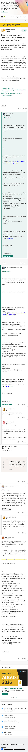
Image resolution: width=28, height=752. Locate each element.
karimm (7, 422)
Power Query (5, 20)
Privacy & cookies (13, 744)
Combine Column (8, 715)
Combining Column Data (10, 721)
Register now (4, 12)
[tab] (13, 697)
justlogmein (8, 29)
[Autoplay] (11, 697)
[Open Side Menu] (2, 17)
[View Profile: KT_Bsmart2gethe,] (4, 114)
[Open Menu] (26, 21)
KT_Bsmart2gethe (10, 113)
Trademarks (3, 747)
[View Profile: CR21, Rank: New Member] (3, 537)
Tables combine (8, 732)
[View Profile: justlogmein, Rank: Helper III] (3, 30)
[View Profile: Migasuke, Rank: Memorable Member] (3, 486)
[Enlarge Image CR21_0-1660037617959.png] (14, 559)
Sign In (24, 16)
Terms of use (21, 744)
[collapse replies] (14, 266)
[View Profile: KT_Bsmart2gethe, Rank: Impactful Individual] (3, 267)
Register (20, 16)
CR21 (6, 537)
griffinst (13, 728)
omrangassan (13, 711)
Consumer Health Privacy (19, 749)
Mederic (11, 734)
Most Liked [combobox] (23, 263)
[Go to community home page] (9, 16)
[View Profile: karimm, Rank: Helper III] (4, 422)
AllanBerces (12, 717)
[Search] (17, 17)
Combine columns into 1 (10, 726)
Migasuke (7, 486)
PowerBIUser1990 (15, 723)
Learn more (18, 26)
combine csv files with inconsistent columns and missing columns (15, 708)
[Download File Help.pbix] (10, 509)
